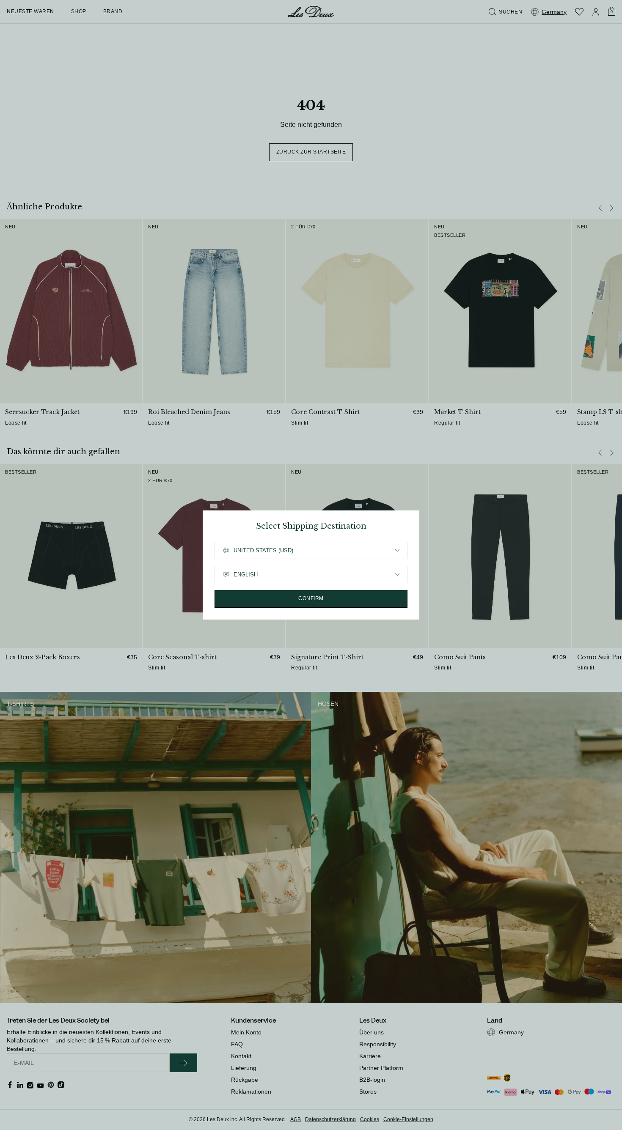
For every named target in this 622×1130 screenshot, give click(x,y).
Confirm (311, 598)
